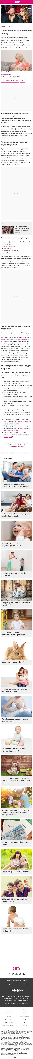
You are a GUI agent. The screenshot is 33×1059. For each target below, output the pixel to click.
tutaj (15, 1057)
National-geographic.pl (8, 1025)
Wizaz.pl (25, 1022)
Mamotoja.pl (8, 1019)
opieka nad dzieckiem (16, 453)
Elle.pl (8, 1010)
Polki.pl (24, 1010)
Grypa (27, 453)
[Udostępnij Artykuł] (22, 81)
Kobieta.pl (24, 1013)
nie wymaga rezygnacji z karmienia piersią (13, 339)
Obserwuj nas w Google (11, 80)
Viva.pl (24, 1019)
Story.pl (25, 1025)
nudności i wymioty (9, 246)
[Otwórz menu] (2, 2)
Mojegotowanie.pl (8, 1022)
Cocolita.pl (8, 1016)
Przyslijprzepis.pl (24, 1016)
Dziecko (4, 453)
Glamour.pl (8, 1013)
